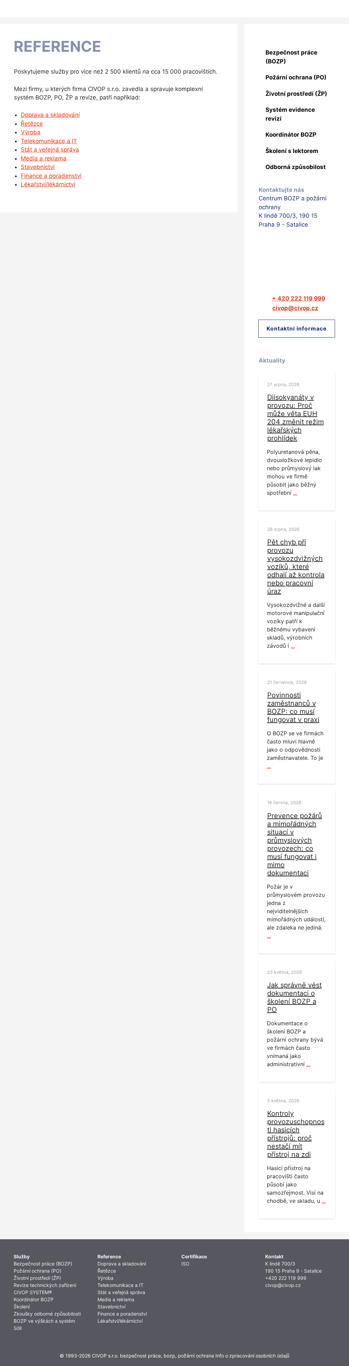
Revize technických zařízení (45, 1285)
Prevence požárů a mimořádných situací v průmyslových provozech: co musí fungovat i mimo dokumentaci (294, 844)
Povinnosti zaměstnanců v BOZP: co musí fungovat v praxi (293, 707)
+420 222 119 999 (285, 1278)
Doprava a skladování (50, 114)
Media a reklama (43, 158)
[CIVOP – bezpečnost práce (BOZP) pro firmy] (21, 8)
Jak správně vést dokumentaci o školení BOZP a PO (294, 997)
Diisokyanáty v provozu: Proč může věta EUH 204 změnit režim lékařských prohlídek (295, 417)
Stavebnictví (38, 167)
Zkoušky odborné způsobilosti (47, 1314)
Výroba (31, 132)
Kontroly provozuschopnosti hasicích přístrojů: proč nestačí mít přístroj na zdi (295, 1133)
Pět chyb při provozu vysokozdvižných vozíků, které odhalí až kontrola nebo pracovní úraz (295, 566)
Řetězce (32, 123)
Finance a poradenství (51, 175)
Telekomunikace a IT (49, 141)
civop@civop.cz (283, 1285)
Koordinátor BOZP (34, 1299)
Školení (22, 1306)
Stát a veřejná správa (50, 149)
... (295, 492)
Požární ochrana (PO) (37, 1271)
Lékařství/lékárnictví (48, 184)
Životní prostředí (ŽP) (37, 1278)
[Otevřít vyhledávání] (318, 8)
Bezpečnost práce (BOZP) (43, 1264)
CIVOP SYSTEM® (33, 1292)
